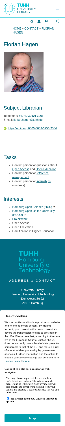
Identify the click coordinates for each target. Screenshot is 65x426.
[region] (32, 368)
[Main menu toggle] (57, 9)
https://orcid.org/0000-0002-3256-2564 (32, 128)
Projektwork (19, 219)
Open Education (46, 169)
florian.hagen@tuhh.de (28, 119)
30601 (32, 115)
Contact (31, 28)
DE (47, 21)
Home (17, 28)
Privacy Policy (12, 361)
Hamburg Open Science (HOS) (32, 206)
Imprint (26, 361)
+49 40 (23, 115)
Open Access (20, 169)
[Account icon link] (39, 21)
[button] (32, 21)
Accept (32, 418)
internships (43, 181)
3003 (40, 115)
